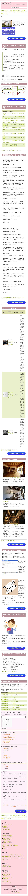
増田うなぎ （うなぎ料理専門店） (11, 525)
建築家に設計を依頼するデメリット (10, 739)
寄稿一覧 (5, 846)
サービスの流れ (6, 750)
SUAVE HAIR (6, 501)
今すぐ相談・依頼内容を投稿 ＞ (16, 38)
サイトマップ (7, 818)
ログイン (5, 13)
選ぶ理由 (4, 764)
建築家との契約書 (6, 741)
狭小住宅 (18, 854)
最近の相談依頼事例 (7, 757)
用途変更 (20, 857)
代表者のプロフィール (7, 872)
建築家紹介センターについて (8, 877)
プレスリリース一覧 (7, 882)
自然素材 (11, 854)
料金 (15, 12)
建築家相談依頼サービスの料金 (8, 703)
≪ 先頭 (3, 805)
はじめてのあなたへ (7, 736)
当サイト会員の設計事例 (7, 836)
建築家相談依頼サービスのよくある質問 (10, 707)
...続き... (3, 860)
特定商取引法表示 (6, 880)
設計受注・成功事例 (7, 866)
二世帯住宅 (6, 856)
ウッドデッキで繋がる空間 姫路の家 (12, 477)
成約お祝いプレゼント (7, 829)
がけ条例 (16, 857)
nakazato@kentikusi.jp (15, 892)
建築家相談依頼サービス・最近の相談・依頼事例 (12, 705)
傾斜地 (14, 854)
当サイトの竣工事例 (7, 841)
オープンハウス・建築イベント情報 (10, 844)
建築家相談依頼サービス (8, 748)
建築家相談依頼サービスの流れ (8, 697)
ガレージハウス (12, 856)
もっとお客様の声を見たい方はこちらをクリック (12, 297)
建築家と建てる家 (5, 854)
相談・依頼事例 (11, 817)
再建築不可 (4, 857)
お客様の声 (5, 12)
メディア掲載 (5, 881)
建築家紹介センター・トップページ (10, 734)
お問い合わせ (5, 758)
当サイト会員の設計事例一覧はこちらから (10, 540)
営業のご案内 (5, 878)
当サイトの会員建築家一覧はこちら (9, 450)
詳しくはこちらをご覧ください (9, 671)
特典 (3, 752)
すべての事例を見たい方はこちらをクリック (11, 150)
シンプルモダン (18, 856)
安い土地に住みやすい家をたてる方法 (10, 845)
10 (19, 805)
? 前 (7, 805)
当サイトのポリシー (7, 874)
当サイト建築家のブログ (7, 838)
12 (23, 805)
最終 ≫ (14, 806)
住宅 (3, 856)
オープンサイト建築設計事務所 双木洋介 (10, 343)
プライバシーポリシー (7, 875)
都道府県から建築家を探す (8, 835)
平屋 (23, 857)
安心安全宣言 (5, 768)
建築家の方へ (6, 865)
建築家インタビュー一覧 (7, 842)
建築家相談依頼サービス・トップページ (10, 695)
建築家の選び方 (6, 742)
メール (3, 715)
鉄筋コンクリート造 (10, 857)
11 (21, 805)
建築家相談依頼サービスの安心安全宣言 (10, 709)
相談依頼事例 (11, 12)
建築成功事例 (5, 827)
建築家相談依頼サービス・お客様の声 (10, 701)
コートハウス (4, 859)
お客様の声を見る (20, 811)
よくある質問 (20, 12)
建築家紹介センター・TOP (6, 10)
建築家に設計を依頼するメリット (9, 737)
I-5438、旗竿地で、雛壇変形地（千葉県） (12, 127)
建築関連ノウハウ (6, 839)
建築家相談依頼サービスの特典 (8, 699)
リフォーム (22, 854)
